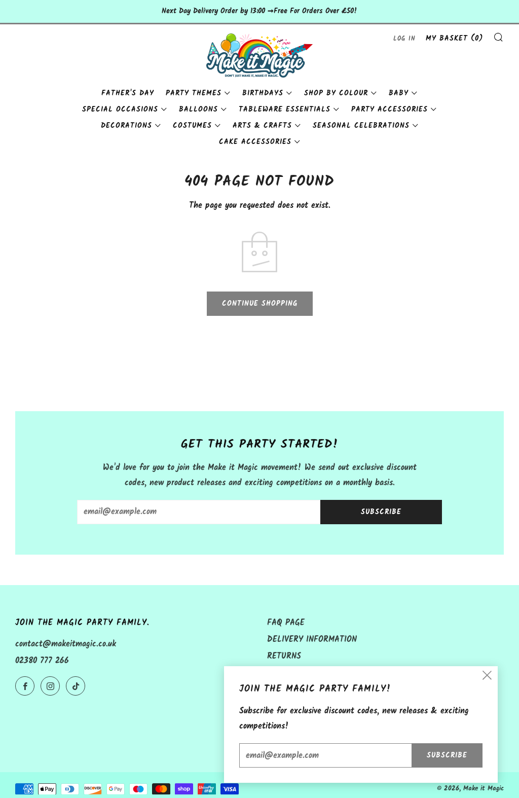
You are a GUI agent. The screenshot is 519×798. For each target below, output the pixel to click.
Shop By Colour (336, 93)
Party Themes (193, 93)
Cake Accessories (255, 142)
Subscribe (381, 512)
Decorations (126, 125)
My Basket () (454, 38)
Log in (404, 39)
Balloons (198, 109)
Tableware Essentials (284, 109)
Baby (399, 93)
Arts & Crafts (262, 125)
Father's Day (127, 93)
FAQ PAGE (286, 622)
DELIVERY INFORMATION (312, 639)
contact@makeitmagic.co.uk (65, 644)
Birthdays (262, 93)
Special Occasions (120, 109)
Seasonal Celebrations (361, 125)
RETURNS (284, 656)
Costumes (192, 125)
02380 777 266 (42, 661)
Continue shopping (260, 303)
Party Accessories (389, 109)
